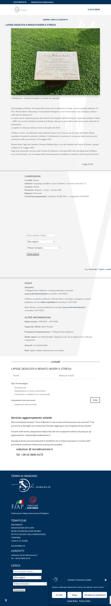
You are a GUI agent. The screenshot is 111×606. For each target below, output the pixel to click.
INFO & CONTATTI (59, 20)
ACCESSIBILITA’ (18, 546)
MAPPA (46, 20)
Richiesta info (20, 388)
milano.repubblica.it (48, 302)
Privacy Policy (85, 601)
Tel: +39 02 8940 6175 (29, 454)
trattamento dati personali (25, 404)
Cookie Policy (72, 601)
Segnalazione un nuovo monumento (29, 391)
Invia (95, 400)
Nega (74, 595)
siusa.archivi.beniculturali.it (36, 294)
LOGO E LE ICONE (19, 541)
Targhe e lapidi (104, 269)
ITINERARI (15, 538)
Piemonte (93, 269)
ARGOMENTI (17, 525)
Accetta (59, 595)
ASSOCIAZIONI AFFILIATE (22, 528)
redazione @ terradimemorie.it (34, 449)
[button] (105, 580)
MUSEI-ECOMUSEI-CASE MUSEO (26, 531)
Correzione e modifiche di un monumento (32, 394)
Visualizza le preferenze (94, 595)
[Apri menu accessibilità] (5, 600)
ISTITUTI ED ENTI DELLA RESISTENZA (28, 534)
